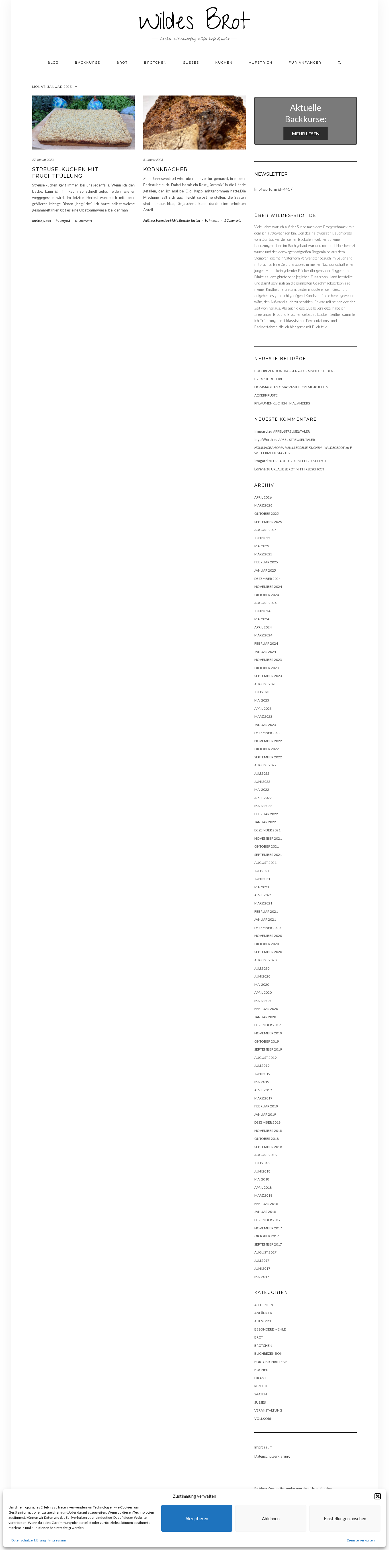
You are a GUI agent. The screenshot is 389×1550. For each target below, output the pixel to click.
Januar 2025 (265, 570)
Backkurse (87, 63)
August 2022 (265, 765)
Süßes (191, 63)
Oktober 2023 (266, 668)
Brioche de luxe (268, 379)
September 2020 (268, 952)
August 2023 (265, 684)
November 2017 (268, 1228)
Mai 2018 (261, 1179)
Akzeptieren (196, 1518)
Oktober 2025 (266, 513)
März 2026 (263, 505)
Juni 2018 (262, 1171)
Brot (122, 63)
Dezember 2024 (267, 578)
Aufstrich (261, 63)
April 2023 (263, 708)
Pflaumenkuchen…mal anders (282, 403)
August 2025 (265, 530)
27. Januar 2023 (43, 159)
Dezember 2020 (267, 928)
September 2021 (268, 854)
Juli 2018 (261, 1163)
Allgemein (263, 1305)
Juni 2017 (262, 1268)
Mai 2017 (261, 1277)
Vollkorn (263, 1418)
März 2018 (263, 1195)
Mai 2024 (261, 619)
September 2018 (268, 1147)
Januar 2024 (265, 652)
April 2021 (263, 895)
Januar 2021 (265, 919)
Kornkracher (165, 169)
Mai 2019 (261, 1082)
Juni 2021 (262, 879)
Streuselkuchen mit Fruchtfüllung (65, 172)
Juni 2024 (262, 611)
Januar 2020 (265, 1017)
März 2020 (263, 1001)
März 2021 (263, 903)
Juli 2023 (261, 692)
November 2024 (268, 586)
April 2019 (263, 1090)
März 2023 (263, 716)
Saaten (195, 220)
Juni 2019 (262, 1074)
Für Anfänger (305, 63)
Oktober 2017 (266, 1236)
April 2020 (263, 992)
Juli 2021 (261, 871)
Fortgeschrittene (270, 1362)
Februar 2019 (266, 1106)
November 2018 (268, 1130)
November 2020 (268, 935)
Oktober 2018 (266, 1138)
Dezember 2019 (267, 1025)
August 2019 (265, 1057)
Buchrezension (268, 1353)
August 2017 (265, 1252)
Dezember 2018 (267, 1122)
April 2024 (263, 627)
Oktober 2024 (266, 595)
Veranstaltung (268, 1410)
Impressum (57, 1540)
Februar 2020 (266, 1009)
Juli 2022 (261, 773)
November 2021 (268, 838)
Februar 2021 (266, 911)
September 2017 (268, 1244)
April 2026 (263, 497)
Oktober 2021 (266, 846)
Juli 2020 (261, 968)
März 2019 (263, 1098)
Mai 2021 (261, 887)
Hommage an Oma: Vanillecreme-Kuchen (291, 387)
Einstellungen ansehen (345, 1518)
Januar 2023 (265, 725)
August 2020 (265, 960)
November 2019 (268, 1033)
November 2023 (268, 659)
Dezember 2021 (267, 830)
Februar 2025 (266, 562)
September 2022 (268, 757)
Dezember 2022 (267, 733)
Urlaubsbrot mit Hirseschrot (299, 461)
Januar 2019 (265, 1114)
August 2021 (265, 862)
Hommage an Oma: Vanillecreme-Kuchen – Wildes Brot (299, 447)
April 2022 (263, 798)
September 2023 (268, 676)
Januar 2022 (265, 822)
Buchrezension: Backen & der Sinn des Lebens (294, 371)
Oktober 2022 (266, 749)
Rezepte (184, 220)
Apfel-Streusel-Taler (291, 431)
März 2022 (263, 806)
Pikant (260, 1378)
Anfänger (149, 220)
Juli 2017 (261, 1260)
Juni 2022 (262, 781)
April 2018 (263, 1187)
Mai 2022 (261, 789)
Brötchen (155, 63)
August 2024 (265, 603)
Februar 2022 (266, 814)
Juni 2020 (262, 976)
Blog (53, 63)
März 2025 (263, 554)
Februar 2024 (266, 643)
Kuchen (224, 63)
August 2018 (265, 1155)
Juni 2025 (262, 538)
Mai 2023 (261, 700)
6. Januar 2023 (153, 159)
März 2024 (263, 635)
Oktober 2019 (266, 1041)
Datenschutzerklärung (28, 1540)
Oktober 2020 (266, 944)
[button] (377, 1496)
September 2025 (268, 522)
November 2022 (268, 741)
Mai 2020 (261, 984)
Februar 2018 (266, 1204)
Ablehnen (271, 1518)
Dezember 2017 (267, 1220)
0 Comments (83, 221)
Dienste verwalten (361, 1540)
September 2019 (268, 1049)
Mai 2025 (261, 546)
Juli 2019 (261, 1065)
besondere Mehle (167, 220)
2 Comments (232, 220)
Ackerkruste (266, 395)
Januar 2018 (265, 1211)
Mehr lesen (306, 133)
